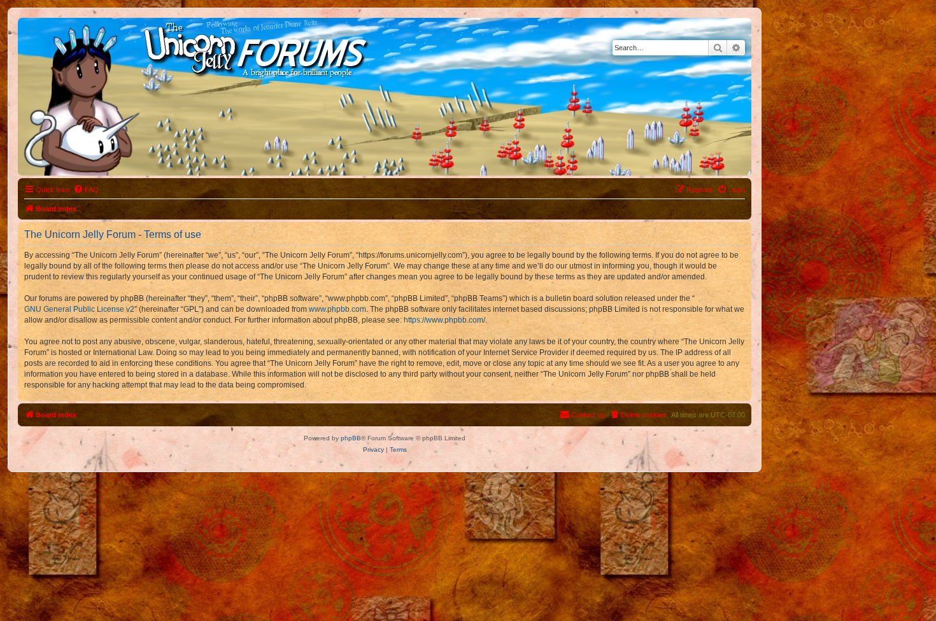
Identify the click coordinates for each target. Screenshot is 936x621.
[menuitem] (86, 189)
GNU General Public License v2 (79, 309)
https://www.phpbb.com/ (444, 320)
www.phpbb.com (337, 309)
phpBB (351, 438)
